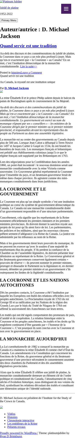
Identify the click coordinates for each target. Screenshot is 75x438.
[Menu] (66, 9)
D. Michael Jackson (17, 88)
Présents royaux (16, 426)
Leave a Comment (31, 72)
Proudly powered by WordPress (18, 433)
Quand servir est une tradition (28, 45)
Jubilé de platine (9, 7)
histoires (16, 72)
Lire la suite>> (28, 66)
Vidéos (11, 413)
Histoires (12, 417)
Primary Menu (8, 20)
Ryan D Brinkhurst (11, 436)
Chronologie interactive (20, 420)
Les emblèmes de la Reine (22, 423)
